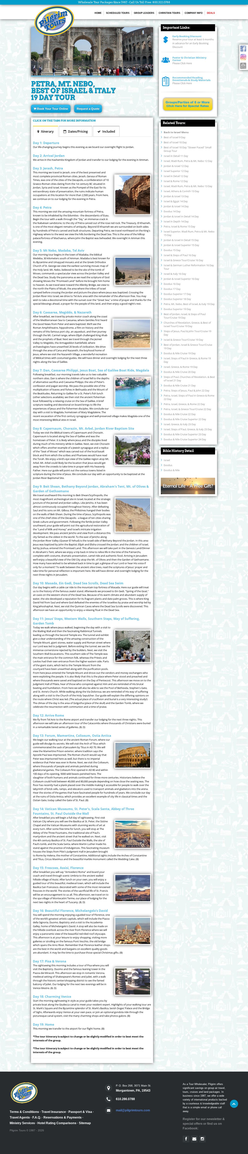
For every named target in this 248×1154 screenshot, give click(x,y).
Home (98, 13)
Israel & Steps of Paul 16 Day (180, 255)
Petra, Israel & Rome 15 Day (179, 226)
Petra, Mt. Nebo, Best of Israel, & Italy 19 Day (189, 304)
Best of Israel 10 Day (175, 142)
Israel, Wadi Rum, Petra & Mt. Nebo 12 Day (188, 161)
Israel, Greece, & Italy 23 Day (180, 424)
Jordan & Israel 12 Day (176, 166)
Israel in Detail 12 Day (176, 176)
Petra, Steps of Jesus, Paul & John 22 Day (186, 390)
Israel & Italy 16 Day (175, 274)
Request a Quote (88, 108)
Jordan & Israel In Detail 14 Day (181, 216)
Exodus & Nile (172, 470)
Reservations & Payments (62, 1117)
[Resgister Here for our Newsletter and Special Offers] (194, 1139)
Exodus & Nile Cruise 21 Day (180, 385)
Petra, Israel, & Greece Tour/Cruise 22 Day (187, 409)
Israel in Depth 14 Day (176, 221)
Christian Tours (169, 13)
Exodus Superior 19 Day (177, 309)
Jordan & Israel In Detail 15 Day (181, 240)
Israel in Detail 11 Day (176, 156)
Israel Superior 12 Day (176, 171)
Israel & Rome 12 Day (176, 181)
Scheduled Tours (117, 13)
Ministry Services (22, 1123)
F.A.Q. (36, 1117)
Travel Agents (20, 1117)
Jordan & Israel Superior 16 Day (181, 279)
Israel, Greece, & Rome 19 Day (181, 367)
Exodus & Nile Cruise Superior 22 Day (185, 419)
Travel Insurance (53, 1111)
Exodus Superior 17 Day (177, 294)
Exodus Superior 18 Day (177, 299)
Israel (167, 460)
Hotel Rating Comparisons (56, 1123)
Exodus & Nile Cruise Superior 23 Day (185, 434)
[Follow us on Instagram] (202, 1139)
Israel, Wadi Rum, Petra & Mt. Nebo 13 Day (188, 186)
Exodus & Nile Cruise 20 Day (180, 372)
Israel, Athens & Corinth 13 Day (181, 191)
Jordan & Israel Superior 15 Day (181, 245)
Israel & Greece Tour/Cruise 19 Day (183, 339)
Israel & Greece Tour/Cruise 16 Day (183, 260)
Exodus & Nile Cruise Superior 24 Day (185, 439)
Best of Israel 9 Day (174, 137)
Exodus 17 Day (172, 289)
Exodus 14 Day (172, 211)
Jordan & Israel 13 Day (176, 196)
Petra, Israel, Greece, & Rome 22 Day (184, 404)
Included (108, 131)
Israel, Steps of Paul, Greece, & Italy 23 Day (188, 429)
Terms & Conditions (24, 1111)
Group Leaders (144, 13)
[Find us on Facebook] (186, 1139)
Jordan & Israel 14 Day (176, 206)
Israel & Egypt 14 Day (176, 201)
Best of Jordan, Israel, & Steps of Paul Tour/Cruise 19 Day (185, 315)
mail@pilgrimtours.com (133, 1110)
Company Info (193, 13)
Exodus (168, 465)
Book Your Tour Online (52, 108)
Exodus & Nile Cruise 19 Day (180, 353)
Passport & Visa (80, 1111)
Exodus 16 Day (172, 284)
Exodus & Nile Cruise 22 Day (180, 414)
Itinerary (47, 131)
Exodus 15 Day (172, 250)
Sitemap (85, 1123)
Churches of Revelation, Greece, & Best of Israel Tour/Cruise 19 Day (187, 324)
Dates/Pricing (77, 131)
